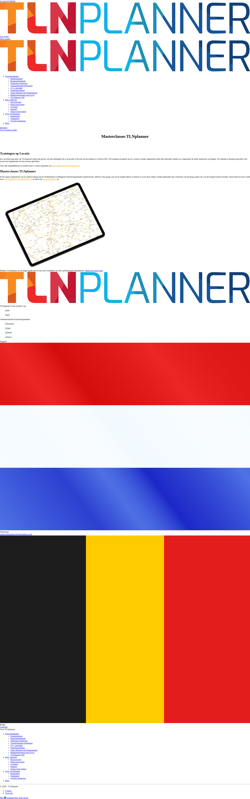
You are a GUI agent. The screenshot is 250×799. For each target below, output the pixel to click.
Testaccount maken (18, 111)
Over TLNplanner (12, 114)
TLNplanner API (17, 97)
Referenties (15, 116)
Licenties (14, 107)
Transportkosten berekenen (21, 86)
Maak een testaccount (94, 271)
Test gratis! (4, 36)
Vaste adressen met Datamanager (23, 93)
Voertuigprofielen (17, 90)
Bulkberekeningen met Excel (22, 95)
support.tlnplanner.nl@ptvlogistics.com (16, 534)
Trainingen (14, 118)
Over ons (9, 793)
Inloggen (3, 128)
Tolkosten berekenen (18, 83)
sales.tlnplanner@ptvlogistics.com (66, 166)
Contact (8, 791)
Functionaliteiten (12, 76)
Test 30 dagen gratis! (8, 130)
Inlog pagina (5, 39)
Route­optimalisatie (18, 81)
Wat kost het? (15, 102)
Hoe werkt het (11, 100)
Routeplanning (16, 79)
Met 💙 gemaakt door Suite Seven (14, 798)
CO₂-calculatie (16, 88)
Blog (7, 123)
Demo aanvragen (17, 104)
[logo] (125, 34)
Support (13, 109)
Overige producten (18, 121)
